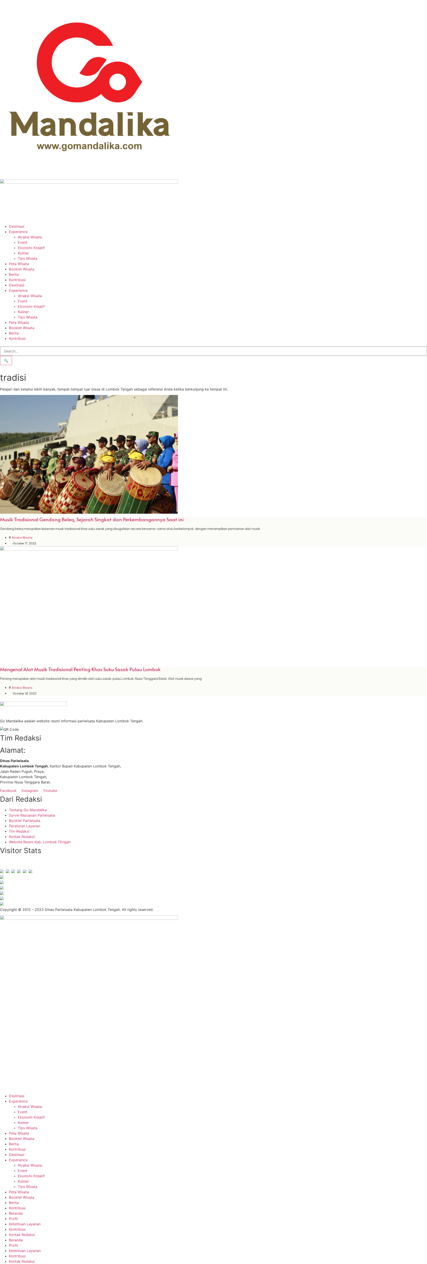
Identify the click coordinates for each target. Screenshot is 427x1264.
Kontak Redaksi (22, 1234)
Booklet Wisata (21, 269)
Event (22, 242)
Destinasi (16, 226)
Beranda (16, 1213)
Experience (18, 231)
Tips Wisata (27, 258)
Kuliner (23, 253)
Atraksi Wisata (30, 237)
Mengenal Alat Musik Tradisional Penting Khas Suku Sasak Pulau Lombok (80, 669)
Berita (14, 274)
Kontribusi (17, 280)
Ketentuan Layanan (25, 1224)
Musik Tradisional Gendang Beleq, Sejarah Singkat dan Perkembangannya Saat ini (91, 519)
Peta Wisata (19, 264)
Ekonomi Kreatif (31, 248)
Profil (13, 1218)
